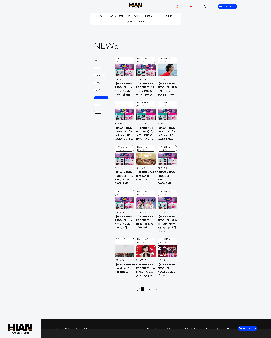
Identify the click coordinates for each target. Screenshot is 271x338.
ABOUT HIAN (136, 21)
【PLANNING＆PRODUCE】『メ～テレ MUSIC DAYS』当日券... (124, 89)
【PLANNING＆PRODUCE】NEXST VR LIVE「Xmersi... (145, 222)
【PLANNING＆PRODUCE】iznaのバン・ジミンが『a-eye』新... (146, 270)
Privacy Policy (189, 328)
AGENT (138, 16)
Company (151, 328)
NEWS (110, 16)
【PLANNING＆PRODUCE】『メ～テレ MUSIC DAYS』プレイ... (124, 133)
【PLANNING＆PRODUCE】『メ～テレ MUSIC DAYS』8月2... (167, 133)
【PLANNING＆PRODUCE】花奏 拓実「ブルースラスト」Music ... (167, 89)
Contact (169, 328)
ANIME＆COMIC (99, 75)
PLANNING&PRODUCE (101, 97)
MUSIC (169, 16)
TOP (101, 16)
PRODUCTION (153, 16)
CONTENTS (123, 16)
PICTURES (97, 68)
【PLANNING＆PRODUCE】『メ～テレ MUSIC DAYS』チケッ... (145, 89)
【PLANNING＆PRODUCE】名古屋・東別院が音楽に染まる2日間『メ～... (167, 224)
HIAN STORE (229, 6)
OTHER (97, 105)
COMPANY (98, 112)
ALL (96, 60)
